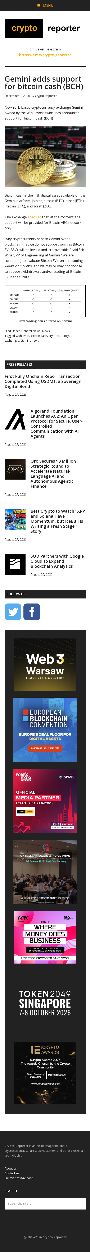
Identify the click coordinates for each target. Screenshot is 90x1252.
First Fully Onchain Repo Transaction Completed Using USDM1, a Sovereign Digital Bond (43, 381)
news (35, 340)
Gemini (25, 340)
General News (30, 331)
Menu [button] (48, 5)
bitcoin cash (39, 336)
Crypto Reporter (45, 28)
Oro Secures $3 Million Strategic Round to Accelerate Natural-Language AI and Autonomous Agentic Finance (53, 473)
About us (11, 1168)
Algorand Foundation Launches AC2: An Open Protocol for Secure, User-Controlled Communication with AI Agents (57, 423)
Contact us (12, 1173)
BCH (26, 336)
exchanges (12, 340)
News (46, 331)
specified (34, 217)
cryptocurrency (59, 336)
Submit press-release (19, 1178)
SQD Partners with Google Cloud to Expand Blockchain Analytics (57, 561)
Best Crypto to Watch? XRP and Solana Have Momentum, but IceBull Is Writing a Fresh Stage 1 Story (58, 521)
